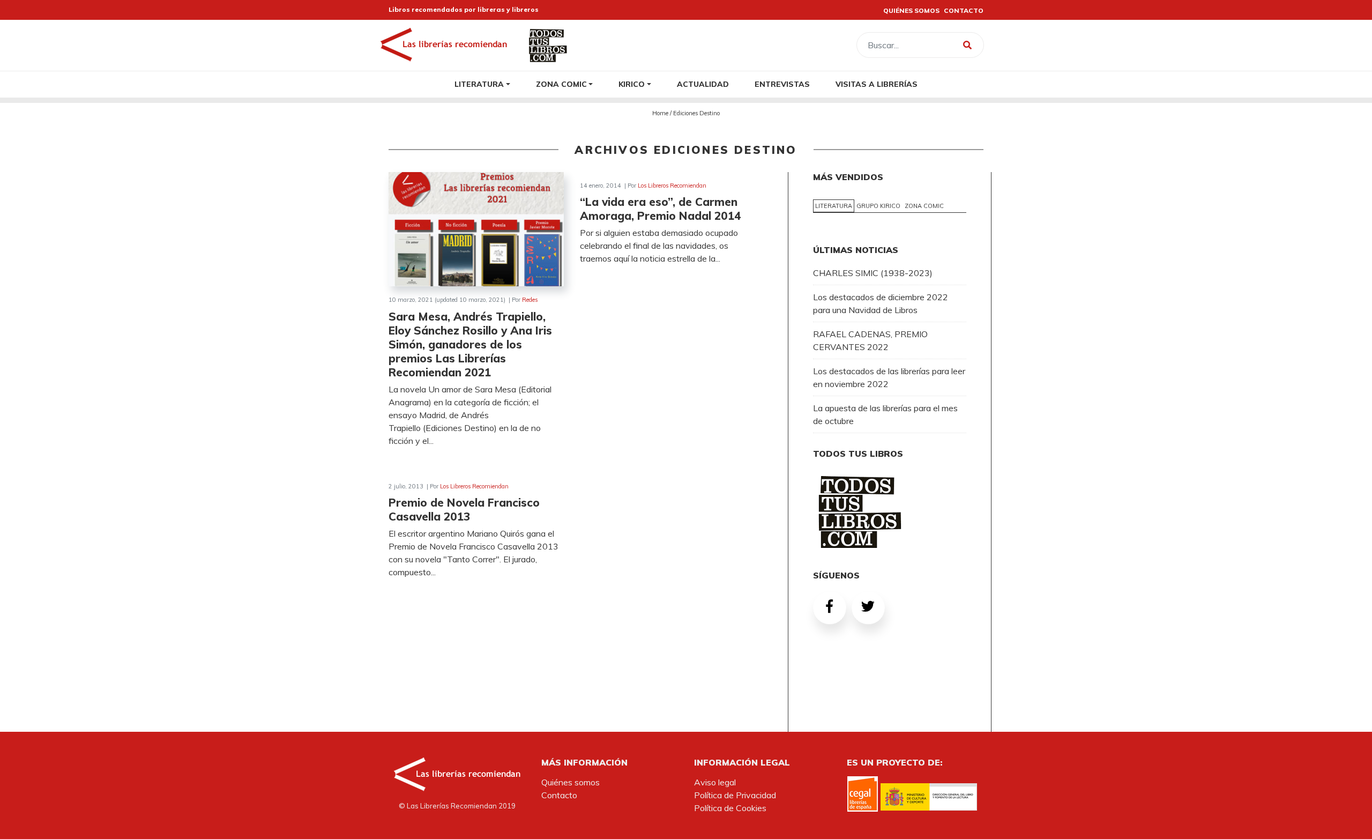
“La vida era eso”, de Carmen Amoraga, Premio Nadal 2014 (660, 208)
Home (660, 113)
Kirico (631, 83)
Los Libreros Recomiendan (672, 185)
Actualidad (703, 83)
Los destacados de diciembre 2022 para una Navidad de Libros (880, 303)
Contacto (559, 795)
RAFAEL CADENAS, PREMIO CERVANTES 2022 (870, 340)
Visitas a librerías (877, 83)
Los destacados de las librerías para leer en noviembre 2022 (889, 377)
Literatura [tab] (833, 206)
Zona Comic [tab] (924, 206)
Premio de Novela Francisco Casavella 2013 (464, 509)
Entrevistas (782, 83)
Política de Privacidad (735, 795)
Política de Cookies (730, 808)
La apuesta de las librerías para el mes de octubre (885, 414)
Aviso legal (715, 782)
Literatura (479, 83)
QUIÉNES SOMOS (911, 10)
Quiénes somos (570, 782)
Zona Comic (561, 83)
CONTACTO (963, 10)
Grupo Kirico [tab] (878, 206)
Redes (530, 299)
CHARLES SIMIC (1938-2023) (873, 273)
